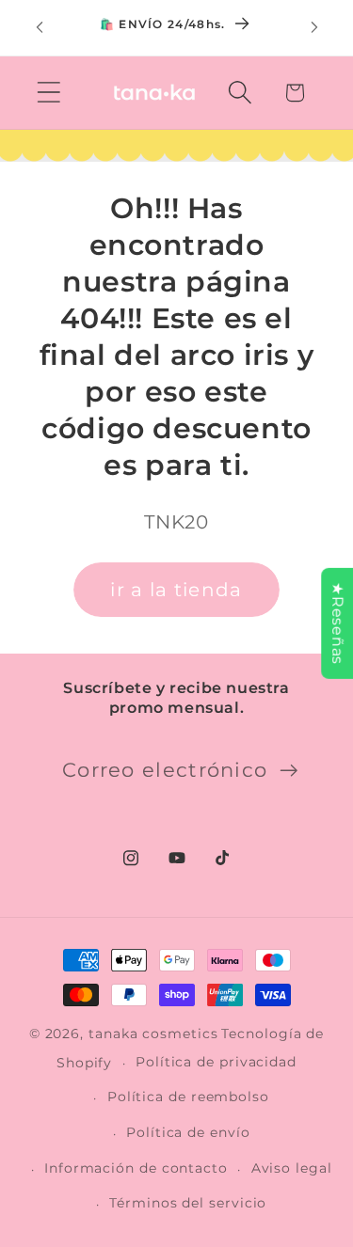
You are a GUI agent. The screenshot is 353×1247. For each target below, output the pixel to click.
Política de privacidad (216, 1061)
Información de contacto (136, 1168)
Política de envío (187, 1132)
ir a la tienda (176, 589)
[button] (48, 92)
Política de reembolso (188, 1096)
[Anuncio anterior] (39, 27)
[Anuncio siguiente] (314, 27)
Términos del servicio (187, 1202)
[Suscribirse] (288, 770)
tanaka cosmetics (153, 1033)
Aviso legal (291, 1168)
